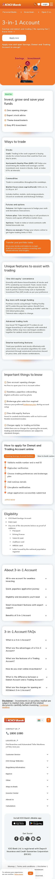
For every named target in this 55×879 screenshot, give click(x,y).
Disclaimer (42, 866)
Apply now (14, 38)
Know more (7, 31)
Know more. (19, 874)
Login (45, 4)
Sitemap (11, 866)
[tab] (19, 456)
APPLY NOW (10, 500)
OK (30, 873)
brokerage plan (29, 404)
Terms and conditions (26, 866)
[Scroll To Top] (48, 720)
